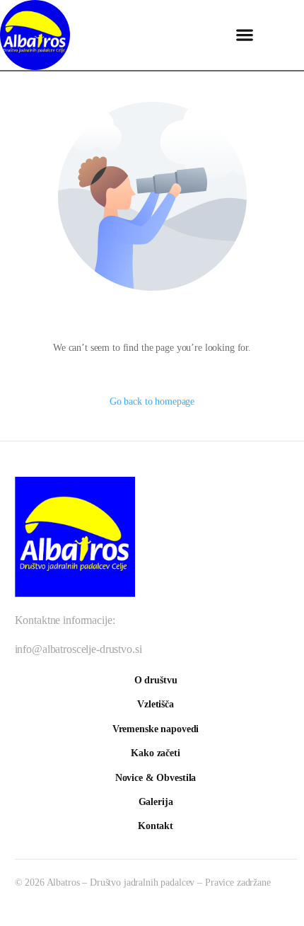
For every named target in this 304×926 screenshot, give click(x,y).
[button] (244, 35)
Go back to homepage (152, 401)
